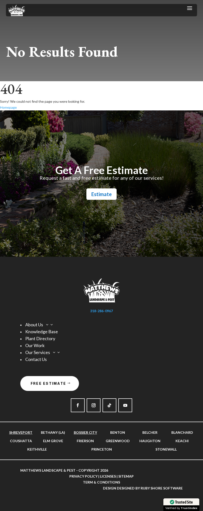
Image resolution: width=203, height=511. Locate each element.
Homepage (8, 107)
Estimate (101, 194)
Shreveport (20, 432)
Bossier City (85, 432)
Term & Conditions (101, 482)
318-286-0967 (101, 311)
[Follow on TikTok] (109, 405)
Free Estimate (48, 383)
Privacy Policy (83, 476)
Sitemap (126, 476)
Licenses (108, 476)
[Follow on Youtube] (125, 405)
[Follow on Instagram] (94, 405)
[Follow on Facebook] (78, 405)
